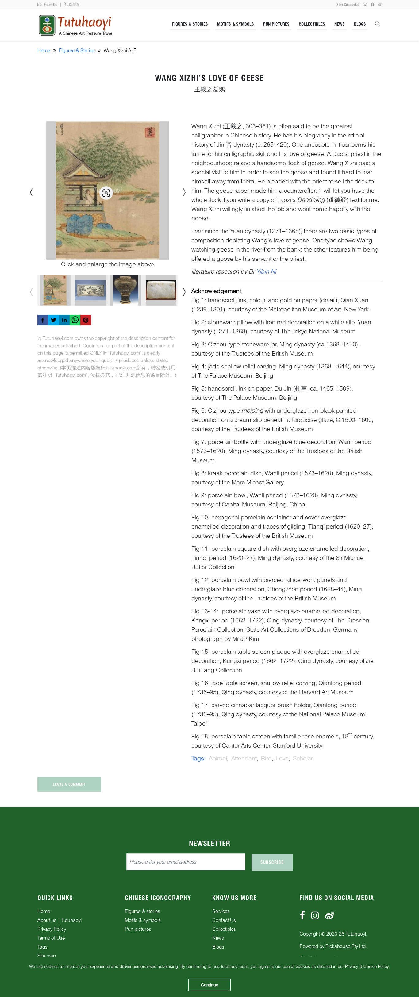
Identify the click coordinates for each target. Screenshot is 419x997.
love (282, 758)
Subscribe (272, 862)
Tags (42, 947)
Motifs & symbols (143, 920)
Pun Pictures (276, 24)
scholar (303, 758)
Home (43, 50)
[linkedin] (64, 320)
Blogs (360, 24)
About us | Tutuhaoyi (59, 920)
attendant (244, 758)
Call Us (73, 4)
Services (221, 911)
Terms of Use (51, 938)
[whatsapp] (75, 320)
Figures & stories (142, 911)
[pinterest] (85, 320)
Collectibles (312, 24)
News (339, 24)
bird (266, 758)
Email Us (50, 4)
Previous (30, 190)
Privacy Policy (51, 929)
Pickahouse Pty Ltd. (346, 946)
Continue (209, 984)
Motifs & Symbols (235, 24)
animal (218, 758)
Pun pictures (138, 929)
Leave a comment (69, 784)
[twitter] (53, 320)
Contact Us (224, 920)
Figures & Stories (190, 24)
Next (182, 190)
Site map (46, 956)
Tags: (198, 758)
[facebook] (42, 320)
